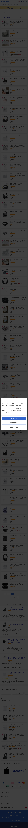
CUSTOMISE (13, 422)
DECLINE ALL (14, 427)
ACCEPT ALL (14, 418)
